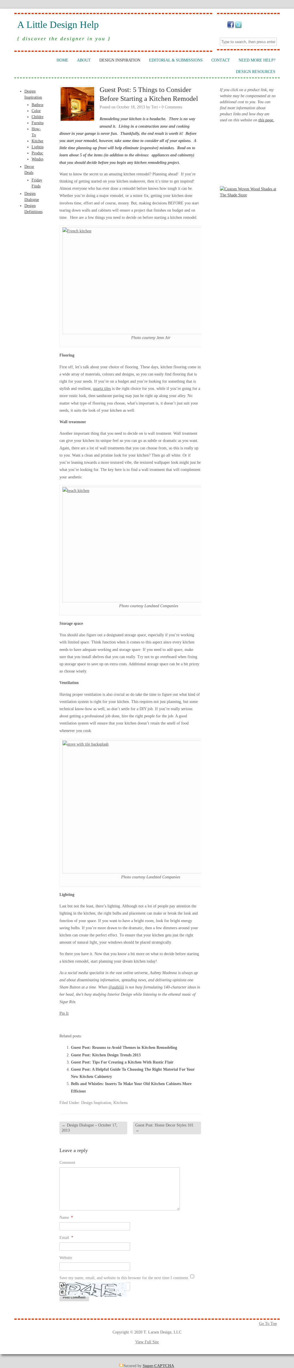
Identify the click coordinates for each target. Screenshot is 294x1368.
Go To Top (268, 1324)
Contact (220, 60)
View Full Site (147, 1342)
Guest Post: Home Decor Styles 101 (164, 1128)
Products (39, 153)
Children (39, 117)
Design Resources (255, 72)
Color (36, 111)
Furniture (39, 123)
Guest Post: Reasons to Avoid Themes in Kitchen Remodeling (124, 1047)
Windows (39, 159)
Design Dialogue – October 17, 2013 (89, 1128)
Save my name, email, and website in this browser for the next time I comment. (124, 1278)
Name (66, 1217)
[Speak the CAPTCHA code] (62, 1294)
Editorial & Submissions (176, 60)
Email (66, 1237)
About (84, 60)
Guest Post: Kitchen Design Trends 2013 (106, 1055)
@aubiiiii (116, 987)
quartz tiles (102, 388)
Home (62, 60)
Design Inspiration (119, 60)
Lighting (39, 147)
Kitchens (39, 141)
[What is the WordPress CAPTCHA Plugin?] (93, 1295)
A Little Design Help (58, 25)
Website (65, 1258)
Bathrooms (40, 105)
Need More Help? (257, 60)
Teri (154, 107)
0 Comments (172, 107)
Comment (67, 1162)
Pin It (64, 1013)
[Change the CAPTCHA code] (62, 1287)
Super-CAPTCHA (158, 1366)
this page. (266, 120)
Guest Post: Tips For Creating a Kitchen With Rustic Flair (122, 1062)
